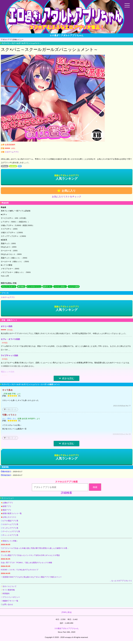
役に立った (10, 409)
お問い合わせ (8, 604)
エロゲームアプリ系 (10, 524)
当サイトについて (9, 586)
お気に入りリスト (9, 517)
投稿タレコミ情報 (9, 541)
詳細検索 (66, 492)
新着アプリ (7, 506)
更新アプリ (7, 510)
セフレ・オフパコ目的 (10, 339)
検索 (95, 487)
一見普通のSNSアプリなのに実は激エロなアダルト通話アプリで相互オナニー (31, 577)
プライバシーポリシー (11, 597)
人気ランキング (66, 177)
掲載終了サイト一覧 (10, 601)
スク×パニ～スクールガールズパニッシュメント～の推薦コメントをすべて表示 (101, 444)
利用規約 (6, 593)
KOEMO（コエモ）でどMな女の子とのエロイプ (19, 570)
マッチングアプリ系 (10, 528)
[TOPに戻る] (67, 612)
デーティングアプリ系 (11, 531)
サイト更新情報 (9, 590)
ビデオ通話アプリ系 (10, 521)
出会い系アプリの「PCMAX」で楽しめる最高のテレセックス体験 (26, 563)
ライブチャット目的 (9, 355)
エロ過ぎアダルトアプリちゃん (66, 628)
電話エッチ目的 (7, 372)
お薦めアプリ (8, 503)
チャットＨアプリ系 (10, 535)
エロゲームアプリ (12, 152)
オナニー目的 (6, 326)
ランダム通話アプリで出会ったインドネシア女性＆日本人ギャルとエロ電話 (30, 555)
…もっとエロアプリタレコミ (121, 581)
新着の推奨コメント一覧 (12, 513)
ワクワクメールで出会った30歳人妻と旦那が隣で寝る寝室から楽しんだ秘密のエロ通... (35, 548)
